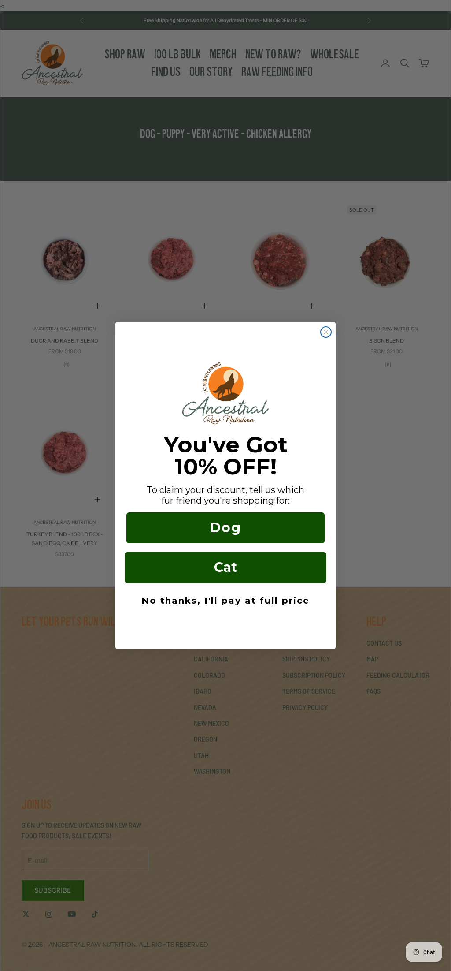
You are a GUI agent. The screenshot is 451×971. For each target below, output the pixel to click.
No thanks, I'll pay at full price (225, 600)
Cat (225, 567)
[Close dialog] (326, 332)
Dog (225, 527)
